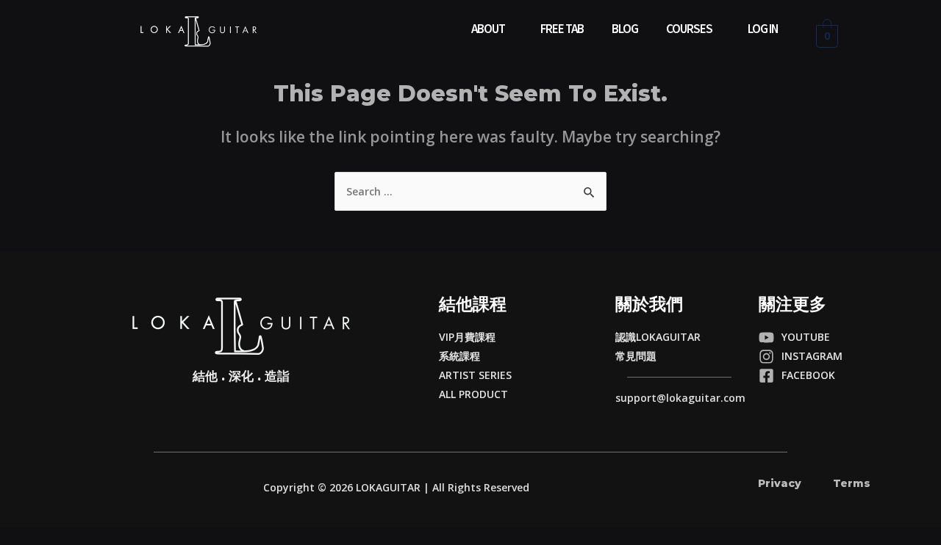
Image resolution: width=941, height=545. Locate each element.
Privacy (779, 483)
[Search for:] (470, 191)
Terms (851, 483)
